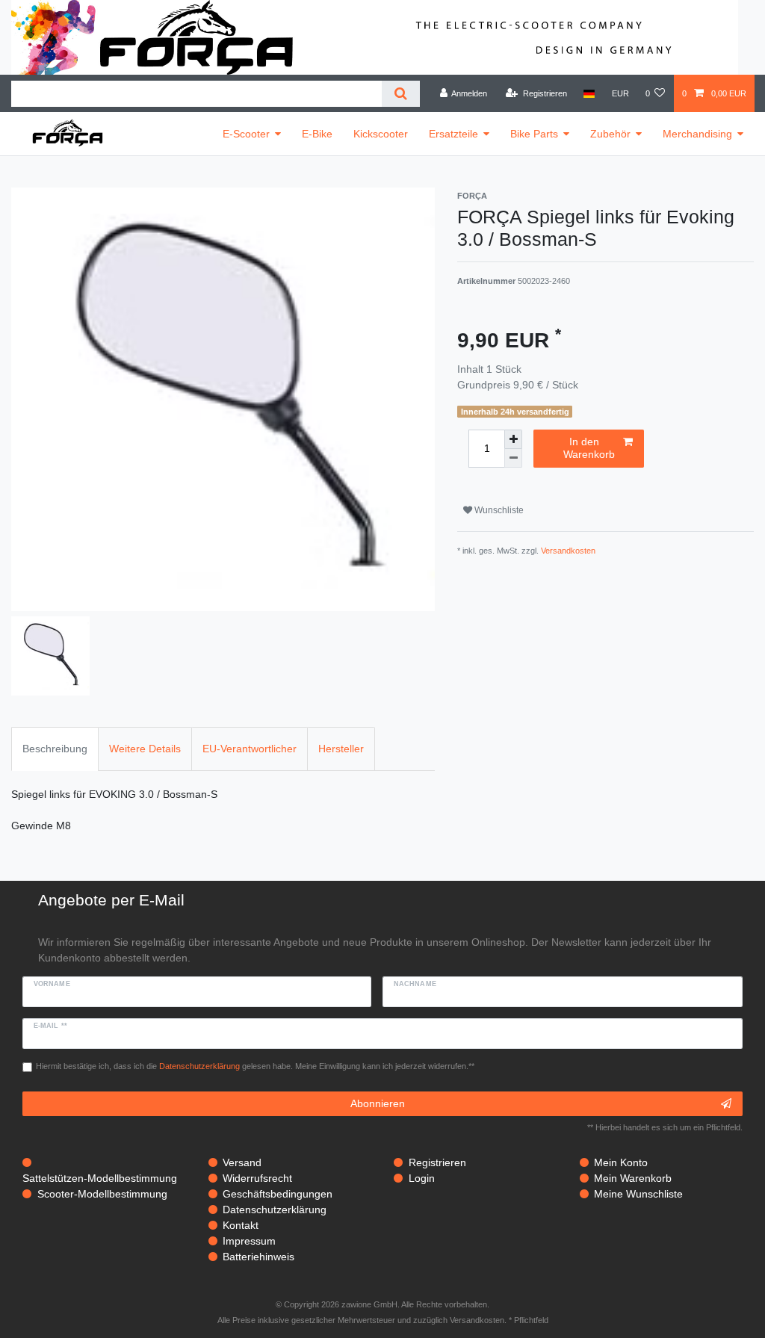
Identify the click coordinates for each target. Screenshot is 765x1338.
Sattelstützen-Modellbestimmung (99, 1178)
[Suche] (401, 94)
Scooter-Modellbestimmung (102, 1194)
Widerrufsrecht (257, 1178)
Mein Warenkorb (633, 1178)
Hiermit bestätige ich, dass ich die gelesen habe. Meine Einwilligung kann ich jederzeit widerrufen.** (255, 1066)
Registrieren (437, 1162)
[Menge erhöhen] (513, 439)
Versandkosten (568, 550)
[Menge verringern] (513, 458)
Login (422, 1178)
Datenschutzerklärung (274, 1209)
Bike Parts (534, 134)
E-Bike (317, 134)
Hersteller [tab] (341, 749)
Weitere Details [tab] (145, 749)
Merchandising (697, 134)
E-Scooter (246, 134)
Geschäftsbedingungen (277, 1194)
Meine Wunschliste (638, 1194)
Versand (242, 1162)
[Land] (589, 93)
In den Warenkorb (589, 448)
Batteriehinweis (258, 1257)
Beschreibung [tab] (54, 749)
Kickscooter (380, 134)
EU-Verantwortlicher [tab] (249, 749)
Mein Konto (621, 1162)
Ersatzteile (453, 134)
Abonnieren (377, 1103)
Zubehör (610, 134)
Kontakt (240, 1225)
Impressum (249, 1241)
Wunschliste (498, 510)
